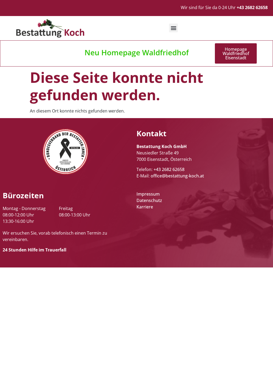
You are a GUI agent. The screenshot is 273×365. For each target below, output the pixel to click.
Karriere (144, 207)
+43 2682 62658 (169, 169)
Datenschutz (149, 200)
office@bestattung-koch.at (177, 176)
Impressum (148, 194)
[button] (173, 28)
